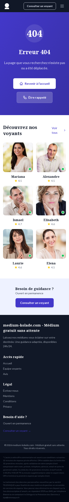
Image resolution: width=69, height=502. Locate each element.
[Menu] (62, 6)
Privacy (7, 406)
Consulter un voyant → (17, 430)
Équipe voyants (12, 368)
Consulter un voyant (40, 6)
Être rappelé (37, 97)
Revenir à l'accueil (37, 83)
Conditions (9, 401)
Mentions (9, 396)
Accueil (7, 363)
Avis (5, 374)
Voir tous (55, 130)
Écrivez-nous (10, 390)
